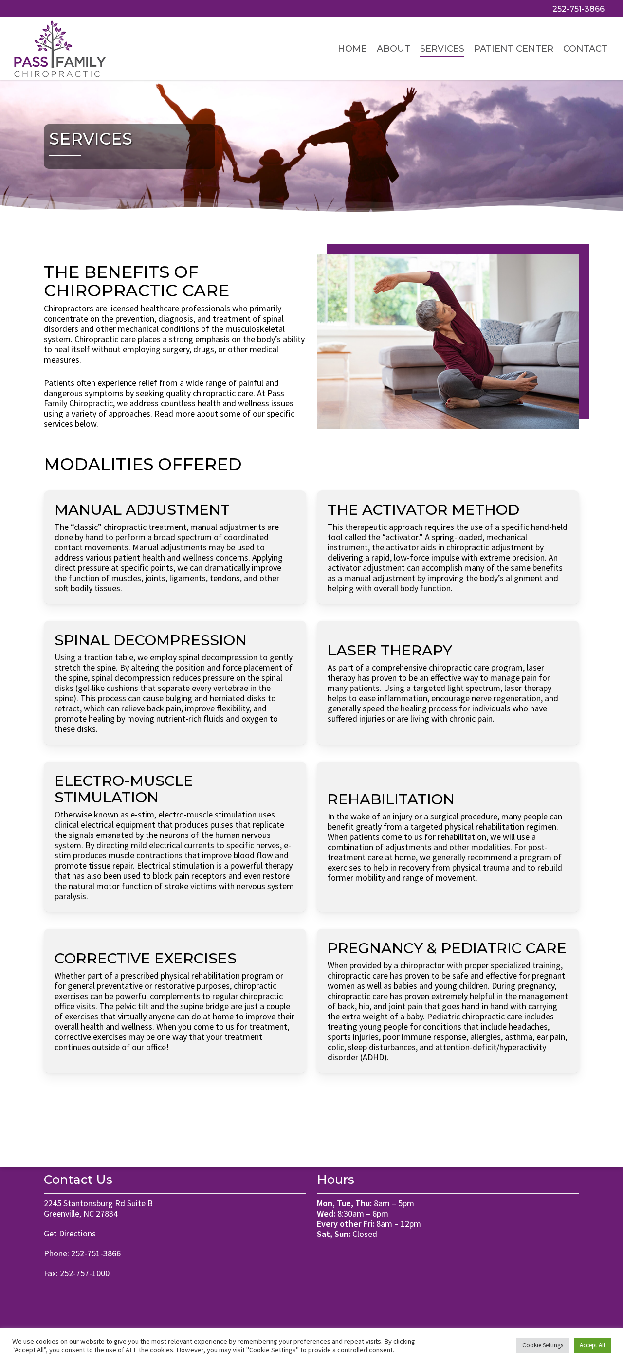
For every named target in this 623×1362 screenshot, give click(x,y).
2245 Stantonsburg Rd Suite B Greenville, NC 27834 (98, 1208)
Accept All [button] (592, 1345)
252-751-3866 (96, 1253)
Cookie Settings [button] (542, 1345)
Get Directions (70, 1233)
